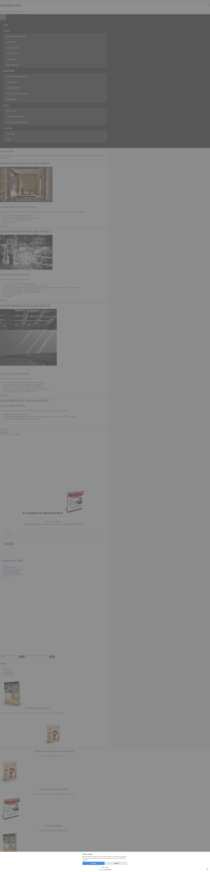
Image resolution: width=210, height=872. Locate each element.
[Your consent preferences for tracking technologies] (207, 869)
